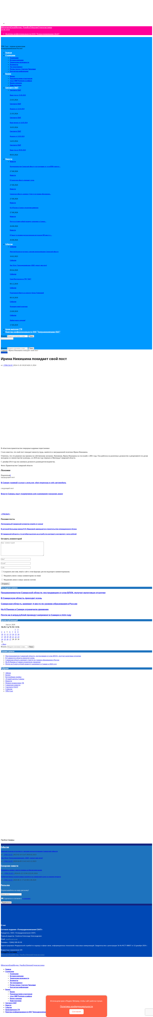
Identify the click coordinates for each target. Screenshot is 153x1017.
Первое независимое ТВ (14, 683)
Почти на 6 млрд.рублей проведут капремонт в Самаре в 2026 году (36, 615)
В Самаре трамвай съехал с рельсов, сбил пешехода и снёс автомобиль (33, 482)
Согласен (76, 1011)
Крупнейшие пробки (13, 677)
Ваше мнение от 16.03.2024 (19, 123)
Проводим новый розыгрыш (18, 306)
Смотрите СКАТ (11, 87)
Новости (8, 159)
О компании (10, 55)
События (9, 244)
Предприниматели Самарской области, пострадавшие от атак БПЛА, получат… (35, 166)
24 (2, 639)
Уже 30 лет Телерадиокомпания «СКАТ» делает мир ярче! (28, 265)
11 (5, 634)
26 (7, 639)
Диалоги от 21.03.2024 (17, 109)
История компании (17, 60)
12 (7, 634)
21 (13, 637)
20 (10, 637)
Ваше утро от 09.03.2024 (18, 150)
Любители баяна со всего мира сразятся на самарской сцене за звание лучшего (31, 877)
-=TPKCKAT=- (8, 873)
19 (7, 637)
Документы (14, 64)
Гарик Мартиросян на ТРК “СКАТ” (20, 279)
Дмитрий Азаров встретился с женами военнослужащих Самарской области (34, 252)
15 (16, 634)
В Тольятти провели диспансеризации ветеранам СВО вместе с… (31, 235)
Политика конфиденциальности (76, 1006)
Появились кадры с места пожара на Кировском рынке (21, 870)
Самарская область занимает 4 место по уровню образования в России (39, 604)
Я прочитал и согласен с (16, 898)
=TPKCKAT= (8, 365)
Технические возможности (19, 62)
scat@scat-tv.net (11, 939)
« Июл (3, 644)
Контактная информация (19, 71)
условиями (26, 898)
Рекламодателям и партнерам (21, 78)
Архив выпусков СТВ (13, 329)
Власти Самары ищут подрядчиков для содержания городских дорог (32, 493)
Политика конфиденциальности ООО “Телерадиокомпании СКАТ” (32, 34)
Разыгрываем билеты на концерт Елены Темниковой (27, 293)
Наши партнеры (15, 85)
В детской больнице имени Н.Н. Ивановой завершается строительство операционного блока (39, 529)
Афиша (8, 673)
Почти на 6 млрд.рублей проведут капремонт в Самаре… (28, 221)
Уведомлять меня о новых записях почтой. (20, 580)
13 (10, 634)
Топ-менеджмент (16, 67)
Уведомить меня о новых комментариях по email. (22, 576)
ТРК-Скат (9, 691)
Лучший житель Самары (14, 679)
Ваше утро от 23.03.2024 (18, 95)
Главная (8, 52)
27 (10, 639)
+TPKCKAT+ (8, 861)
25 (5, 639)
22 (16, 637)
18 (5, 637)
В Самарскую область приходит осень (22, 180)
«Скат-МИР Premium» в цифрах (21, 81)
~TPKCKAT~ (8, 855)
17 (2, 637)
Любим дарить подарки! (17, 320)
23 (18, 637)
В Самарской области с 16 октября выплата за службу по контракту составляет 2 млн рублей (38, 534)
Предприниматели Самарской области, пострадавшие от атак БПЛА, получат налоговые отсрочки (53, 592)
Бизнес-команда (16, 83)
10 (2, 634)
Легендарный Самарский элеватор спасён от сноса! (22, 524)
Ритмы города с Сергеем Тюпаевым (23, 69)
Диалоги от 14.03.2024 (17, 136)
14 (13, 634)
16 (18, 634)
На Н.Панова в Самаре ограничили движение (24, 208)
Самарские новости (12, 685)
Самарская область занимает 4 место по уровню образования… (30, 194)
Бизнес (8, 73)
